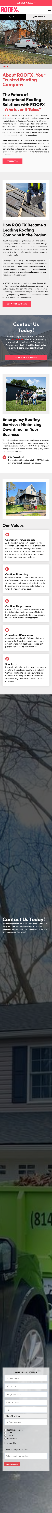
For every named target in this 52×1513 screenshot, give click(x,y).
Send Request (12, 1464)
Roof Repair (12, 1438)
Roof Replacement (15, 1430)
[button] (49, 10)
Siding (9, 1433)
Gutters (10, 1435)
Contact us (17, 339)
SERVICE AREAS (25, 3)
